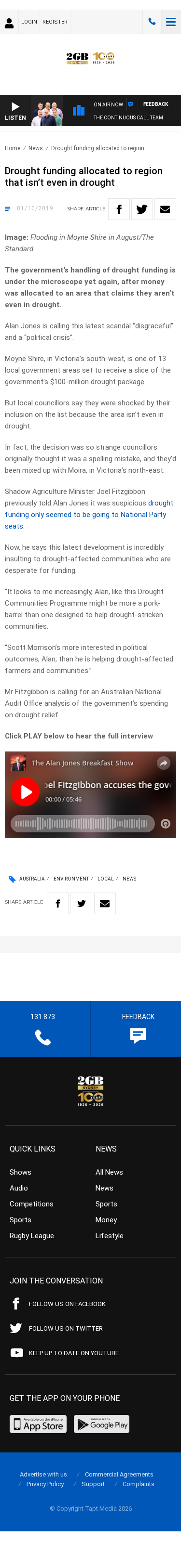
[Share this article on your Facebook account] (119, 209)
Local (105, 878)
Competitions (32, 1204)
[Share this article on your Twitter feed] (142, 209)
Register (55, 22)
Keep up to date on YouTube (74, 1353)
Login (29, 22)
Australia (32, 878)
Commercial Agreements (119, 1474)
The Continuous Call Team (128, 117)
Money (106, 1220)
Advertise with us (43, 1474)
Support (93, 1484)
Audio (19, 1188)
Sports (20, 1220)
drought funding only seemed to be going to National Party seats (89, 515)
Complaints (138, 1484)
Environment (71, 878)
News (35, 148)
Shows (20, 1172)
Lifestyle (110, 1235)
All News (109, 1172)
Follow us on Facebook (67, 1304)
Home (12, 148)
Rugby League (32, 1235)
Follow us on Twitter (66, 1328)
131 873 (152, 22)
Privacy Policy (45, 1484)
